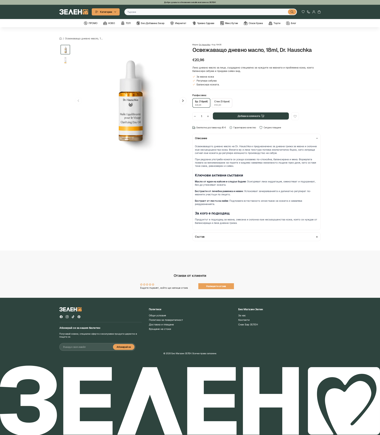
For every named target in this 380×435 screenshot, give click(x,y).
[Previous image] (78, 100)
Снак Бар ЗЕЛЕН (248, 324)
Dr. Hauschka (204, 45)
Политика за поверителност (166, 319)
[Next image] (182, 100)
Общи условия (157, 315)
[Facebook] (61, 317)
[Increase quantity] (208, 116)
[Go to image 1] (65, 49)
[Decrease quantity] (195, 116)
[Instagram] (67, 317)
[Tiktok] (73, 317)
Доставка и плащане (161, 324)
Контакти (244, 319)
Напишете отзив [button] (216, 286)
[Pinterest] (79, 317)
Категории (106, 11)
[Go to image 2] (65, 60)
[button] (319, 12)
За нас (242, 315)
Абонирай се (124, 346)
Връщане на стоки (160, 328)
